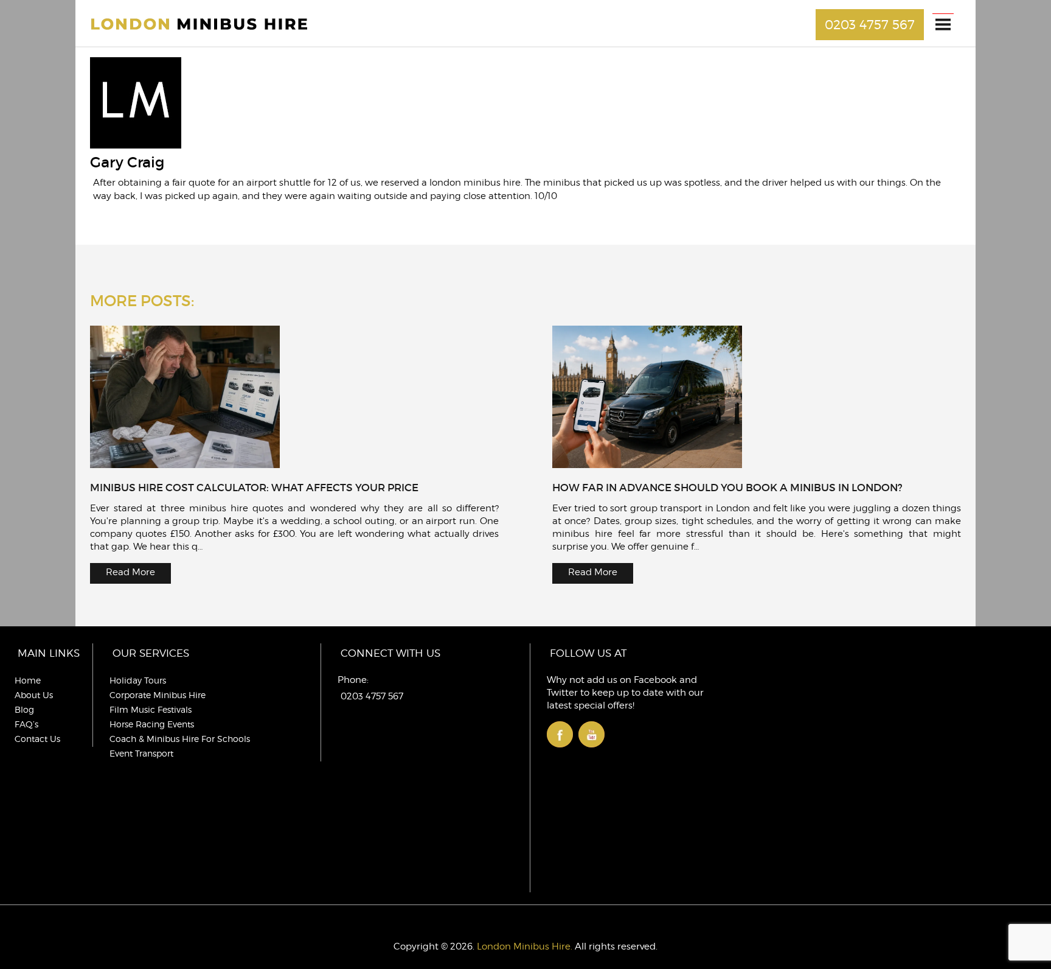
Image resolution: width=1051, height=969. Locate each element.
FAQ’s (26, 724)
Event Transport (141, 753)
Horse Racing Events (151, 724)
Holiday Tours (137, 680)
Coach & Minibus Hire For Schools (179, 738)
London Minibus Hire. (524, 946)
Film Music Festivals (150, 709)
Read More (130, 572)
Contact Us (37, 738)
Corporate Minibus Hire (157, 695)
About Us (34, 695)
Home (28, 680)
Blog (24, 709)
